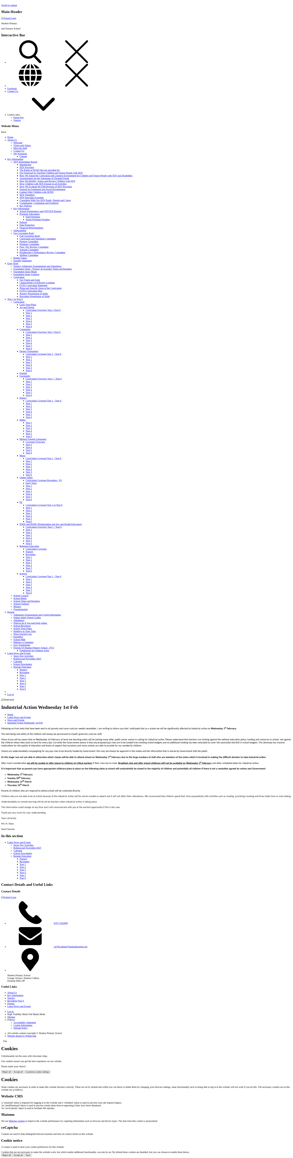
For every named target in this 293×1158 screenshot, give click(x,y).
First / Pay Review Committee (34, 247)
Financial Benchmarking (31, 227)
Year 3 (29, 318)
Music (22, 455)
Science (23, 573)
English (23, 373)
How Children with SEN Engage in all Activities (43, 184)
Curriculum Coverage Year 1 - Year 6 (43, 354)
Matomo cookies (17, 1121)
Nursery (29, 551)
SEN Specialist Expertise (32, 197)
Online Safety (26, 477)
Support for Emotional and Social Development (42, 189)
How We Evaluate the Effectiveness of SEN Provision (46, 186)
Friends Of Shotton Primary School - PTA (33, 647)
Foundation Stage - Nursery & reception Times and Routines (42, 269)
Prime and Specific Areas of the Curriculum (40, 288)
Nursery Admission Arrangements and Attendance (37, 266)
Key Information (15, 159)
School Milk (19, 639)
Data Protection (27, 225)
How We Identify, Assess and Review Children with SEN (47, 181)
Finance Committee (29, 241)
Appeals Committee (29, 249)
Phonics (17, 606)
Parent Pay (18, 117)
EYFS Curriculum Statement (33, 285)
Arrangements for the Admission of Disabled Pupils (44, 178)
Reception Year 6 (15, 1001)
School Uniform (21, 604)
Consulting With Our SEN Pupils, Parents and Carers (45, 200)
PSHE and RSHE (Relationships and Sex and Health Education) (51, 524)
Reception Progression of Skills (35, 296)
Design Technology (29, 351)
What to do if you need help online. (30, 623)
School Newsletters (22, 664)
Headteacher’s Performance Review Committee (42, 252)
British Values (20, 258)
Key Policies (26, 206)
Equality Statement (22, 260)
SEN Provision (27, 167)
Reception (30, 554)
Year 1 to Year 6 (15, 299)
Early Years (12, 263)
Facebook (12, 88)
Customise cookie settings (37, 1072)
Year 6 (29, 326)
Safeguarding (19, 230)
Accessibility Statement (24, 1022)
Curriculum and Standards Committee (38, 238)
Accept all (18, 1072)
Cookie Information (22, 1025)
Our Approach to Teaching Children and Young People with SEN (51, 173)
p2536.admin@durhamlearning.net (70, 946)
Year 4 (29, 321)
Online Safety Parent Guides (27, 617)
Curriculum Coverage (36, 549)
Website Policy (20, 1028)
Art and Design (27, 307)
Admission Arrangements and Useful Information (37, 615)
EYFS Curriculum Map (31, 291)
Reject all (6, 1072)
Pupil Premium (33, 216)
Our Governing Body (23, 233)
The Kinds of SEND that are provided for (40, 170)
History (23, 398)
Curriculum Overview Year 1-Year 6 (43, 310)
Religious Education (29, 546)
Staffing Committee (29, 255)
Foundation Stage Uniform (26, 274)
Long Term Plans (28, 304)
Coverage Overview (35, 442)
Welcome (17, 142)
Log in (10, 694)
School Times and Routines (26, 601)
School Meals (20, 598)
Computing (25, 329)
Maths (22, 420)
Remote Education (22, 667)
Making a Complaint (23, 642)
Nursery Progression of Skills (34, 293)
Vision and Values (22, 145)
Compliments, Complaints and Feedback (39, 203)
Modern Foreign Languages (33, 439)
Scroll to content (9, 5)
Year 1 (29, 313)
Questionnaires (20, 609)
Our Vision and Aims (30, 280)
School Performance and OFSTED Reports (40, 211)
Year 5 (29, 324)
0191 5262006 (61, 923)
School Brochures (22, 626)
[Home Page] (8, 18)
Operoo (17, 120)
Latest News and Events (19, 653)
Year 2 (29, 315)
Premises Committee (29, 244)
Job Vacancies (20, 153)
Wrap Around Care (22, 634)
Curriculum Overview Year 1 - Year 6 (44, 378)
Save (28, 1155)
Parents (10, 612)
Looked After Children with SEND (37, 192)
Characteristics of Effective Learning (37, 282)
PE (21, 502)
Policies (23, 222)
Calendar (17, 661)
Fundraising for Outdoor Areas (34, 650)
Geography (25, 376)
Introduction (25, 164)
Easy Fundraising (21, 645)
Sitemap (11, 1017)
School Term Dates (22, 628)
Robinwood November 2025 (27, 658)
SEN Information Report (25, 162)
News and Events (15, 720)
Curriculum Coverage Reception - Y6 (44, 480)
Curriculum (18, 277)
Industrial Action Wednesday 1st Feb (25, 723)
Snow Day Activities (23, 656)
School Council (20, 595)
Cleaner (23, 156)
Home (10, 137)
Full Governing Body (30, 236)
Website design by (21, 1036)
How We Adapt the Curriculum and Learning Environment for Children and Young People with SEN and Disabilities (76, 175)
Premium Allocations (30, 214)
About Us (12, 140)
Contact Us (12, 91)
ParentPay (18, 637)
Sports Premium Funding (38, 219)
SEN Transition (27, 195)
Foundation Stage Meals (25, 271)
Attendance (18, 620)
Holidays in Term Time (24, 631)
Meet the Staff (20, 148)
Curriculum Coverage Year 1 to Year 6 (44, 505)
